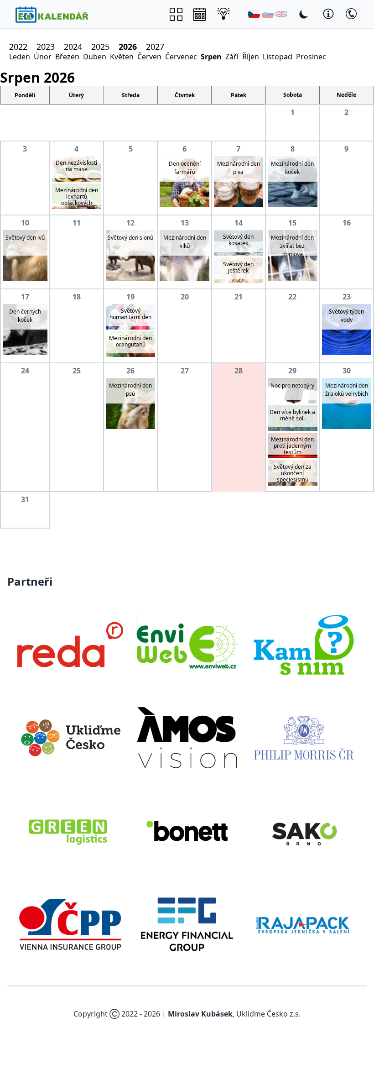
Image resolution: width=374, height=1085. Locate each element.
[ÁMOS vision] (187, 738)
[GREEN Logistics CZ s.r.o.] (70, 831)
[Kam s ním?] (304, 644)
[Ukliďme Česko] (70, 738)
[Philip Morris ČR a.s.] (304, 738)
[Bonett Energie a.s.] (187, 831)
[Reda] (70, 644)
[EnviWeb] (187, 644)
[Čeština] (254, 14)
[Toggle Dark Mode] (303, 14)
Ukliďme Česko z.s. (268, 1014)
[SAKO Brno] (304, 831)
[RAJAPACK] (304, 924)
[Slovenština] (268, 14)
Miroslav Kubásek (200, 1014)
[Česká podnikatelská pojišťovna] (70, 924)
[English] (281, 14)
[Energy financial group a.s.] (187, 924)
